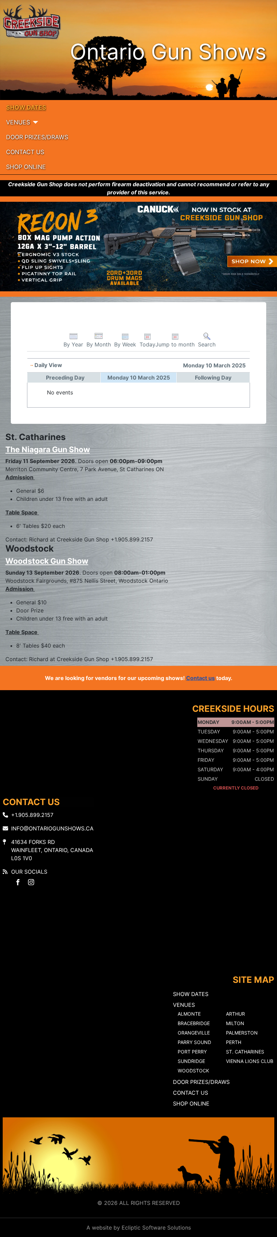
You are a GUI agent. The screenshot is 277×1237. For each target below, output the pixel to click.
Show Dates (26, 107)
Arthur (235, 1014)
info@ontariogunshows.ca (52, 828)
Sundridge (191, 1061)
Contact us (200, 678)
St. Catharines (245, 1051)
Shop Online (26, 166)
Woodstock (193, 1070)
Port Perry (192, 1051)
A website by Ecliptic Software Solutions (138, 1227)
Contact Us (25, 151)
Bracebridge (194, 1023)
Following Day (213, 377)
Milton (235, 1023)
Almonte (189, 1014)
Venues (18, 122)
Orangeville (194, 1033)
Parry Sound (194, 1042)
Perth (233, 1042)
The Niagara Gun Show (47, 449)
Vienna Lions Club (249, 1061)
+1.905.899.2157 (32, 814)
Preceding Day (65, 377)
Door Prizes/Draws (37, 137)
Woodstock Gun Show (46, 561)
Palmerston (242, 1033)
